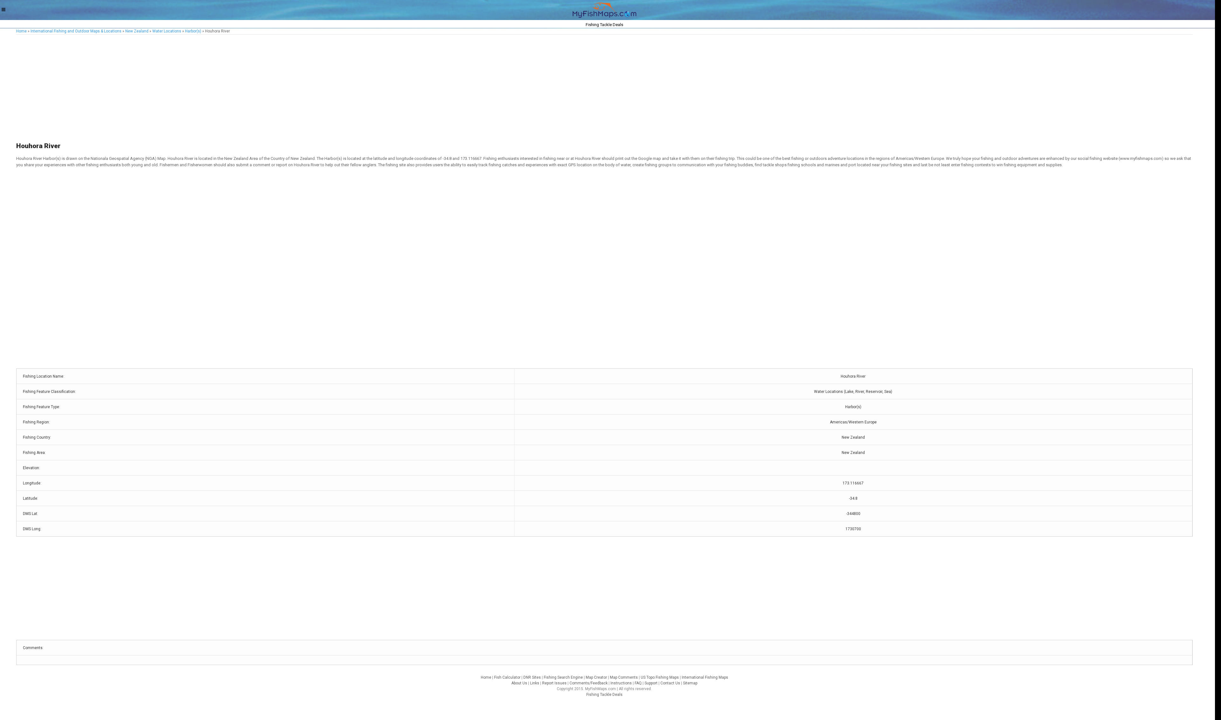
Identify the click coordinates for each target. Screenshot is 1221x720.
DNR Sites (532, 677)
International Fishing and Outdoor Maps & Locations (76, 31)
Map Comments (624, 677)
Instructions (621, 683)
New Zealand (136, 31)
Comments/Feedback (588, 683)
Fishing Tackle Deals (604, 694)
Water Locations (166, 31)
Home (21, 31)
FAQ (638, 683)
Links (534, 683)
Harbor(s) (193, 31)
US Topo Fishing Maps (660, 677)
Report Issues (554, 683)
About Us (519, 683)
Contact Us (670, 683)
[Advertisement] (207, 88)
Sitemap (690, 683)
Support (651, 683)
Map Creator (596, 677)
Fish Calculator (507, 677)
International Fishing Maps (705, 677)
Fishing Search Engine (563, 677)
